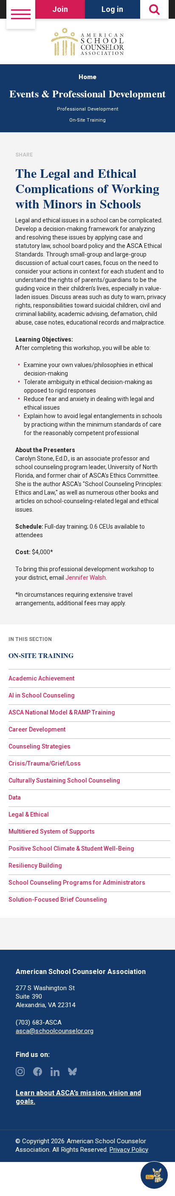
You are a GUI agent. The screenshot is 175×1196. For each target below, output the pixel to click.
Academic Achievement (41, 678)
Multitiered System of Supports (51, 831)
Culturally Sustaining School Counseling (64, 780)
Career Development (36, 729)
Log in (112, 9)
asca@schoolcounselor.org (54, 1031)
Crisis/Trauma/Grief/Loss (44, 763)
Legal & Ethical (28, 814)
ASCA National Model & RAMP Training (61, 712)
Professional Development (87, 109)
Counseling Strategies (39, 746)
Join (60, 9)
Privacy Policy (129, 1149)
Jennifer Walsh (85, 577)
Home (87, 77)
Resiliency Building (35, 865)
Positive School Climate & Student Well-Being (71, 848)
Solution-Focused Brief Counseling (57, 899)
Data (14, 797)
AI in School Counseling (41, 695)
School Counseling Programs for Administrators (76, 882)
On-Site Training (87, 120)
